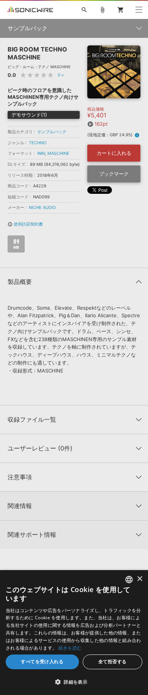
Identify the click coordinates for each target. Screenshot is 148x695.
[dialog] (74, 632)
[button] (74, 681)
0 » (61, 75)
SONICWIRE (30, 10)
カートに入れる (114, 153)
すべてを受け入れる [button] (42, 661)
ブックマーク (114, 174)
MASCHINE (58, 153)
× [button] (139, 579)
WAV (41, 153)
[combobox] (129, 579)
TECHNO (37, 142)
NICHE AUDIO (42, 207)
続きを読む (70, 648)
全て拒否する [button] (112, 661)
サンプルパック (51, 131)
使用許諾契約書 (25, 224)
